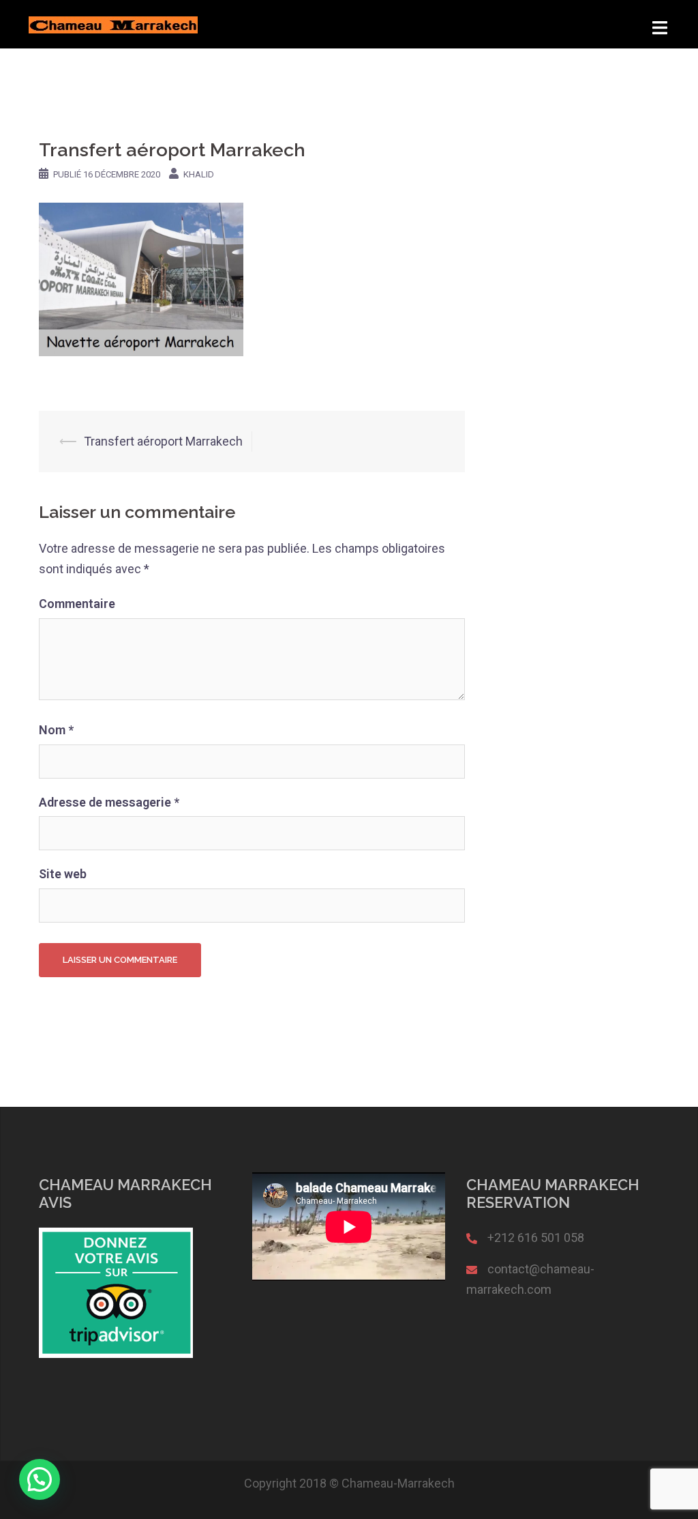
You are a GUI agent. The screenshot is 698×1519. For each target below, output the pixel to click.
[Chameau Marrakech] (113, 23)
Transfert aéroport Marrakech (163, 441)
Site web (63, 874)
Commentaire (77, 603)
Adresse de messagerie (109, 802)
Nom (56, 730)
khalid (198, 174)
